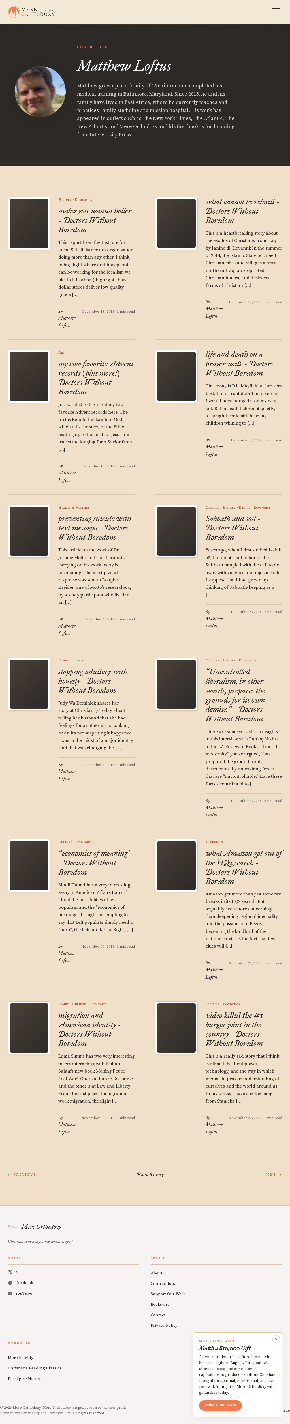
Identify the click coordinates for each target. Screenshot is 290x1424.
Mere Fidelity (20, 1357)
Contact (158, 1315)
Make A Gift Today (220, 1405)
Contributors (163, 1283)
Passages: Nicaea (24, 1379)
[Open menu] (276, 12)
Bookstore (160, 1304)
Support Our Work (168, 1294)
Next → (273, 1174)
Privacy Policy (164, 1325)
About (156, 1273)
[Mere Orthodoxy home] (31, 12)
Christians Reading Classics (34, 1368)
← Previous (22, 1174)
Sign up (284, 1410)
